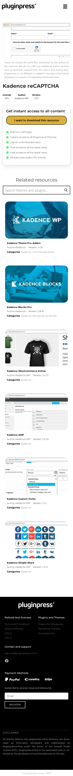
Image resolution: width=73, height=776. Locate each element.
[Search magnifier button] (66, 190)
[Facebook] (7, 661)
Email (7, 690)
